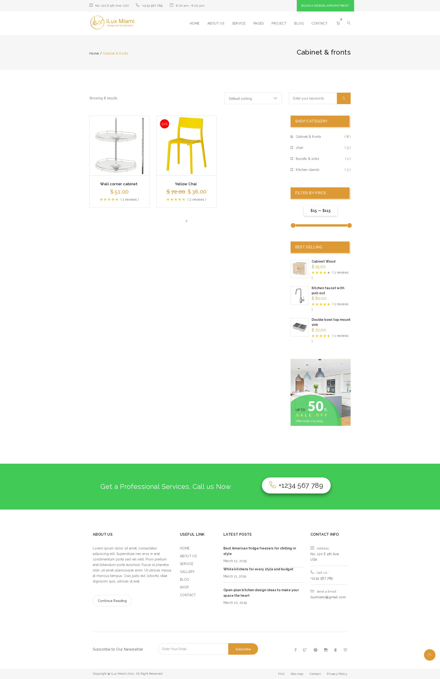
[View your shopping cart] (338, 23)
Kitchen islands (307, 170)
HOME (195, 23)
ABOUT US (215, 23)
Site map (297, 674)
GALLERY (187, 572)
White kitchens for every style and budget (258, 569)
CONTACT (319, 23)
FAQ (281, 674)
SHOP (184, 587)
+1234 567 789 (300, 485)
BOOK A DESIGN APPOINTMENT (325, 5)
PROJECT (279, 23)
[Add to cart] (105, 142)
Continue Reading (112, 601)
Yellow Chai (186, 184)
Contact (315, 674)
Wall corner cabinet (119, 184)
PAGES (258, 23)
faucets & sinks (307, 159)
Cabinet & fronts (308, 137)
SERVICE (239, 23)
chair (299, 148)
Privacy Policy (337, 674)
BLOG (299, 23)
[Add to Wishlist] (133, 142)
